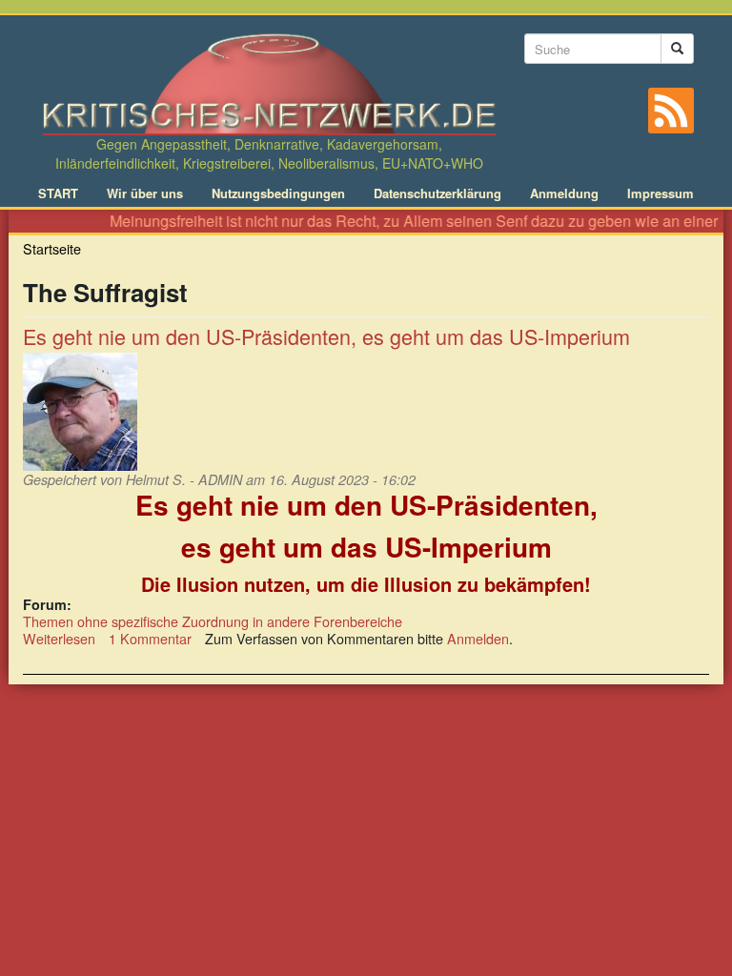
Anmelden (478, 638)
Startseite (52, 248)
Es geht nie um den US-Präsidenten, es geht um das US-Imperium (326, 336)
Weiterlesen (59, 638)
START (58, 193)
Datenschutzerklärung (437, 193)
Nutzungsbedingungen (278, 193)
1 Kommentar (150, 638)
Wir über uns (145, 193)
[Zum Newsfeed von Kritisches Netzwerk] (671, 110)
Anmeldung (564, 193)
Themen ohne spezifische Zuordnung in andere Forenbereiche (212, 621)
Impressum (660, 193)
